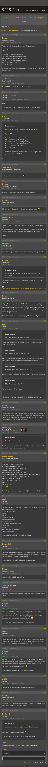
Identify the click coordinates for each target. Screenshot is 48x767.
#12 (45, 321)
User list (23, 18)
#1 (45, 35)
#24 (45, 692)
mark (4, 499)
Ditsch (5, 184)
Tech (17, 30)
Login (24, 21)
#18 (45, 566)
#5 (45, 164)
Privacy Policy (28, 763)
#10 (45, 257)
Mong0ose (6, 244)
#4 (45, 113)
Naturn (5, 38)
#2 (45, 75)
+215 (3, 683)
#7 (45, 197)
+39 (3, 636)
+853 (3, 83)
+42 (3, 590)
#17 (45, 541)
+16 (3, 718)
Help (35, 18)
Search (17, 18)
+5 (3, 503)
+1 (3, 548)
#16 (45, 496)
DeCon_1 (6, 714)
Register (41, 18)
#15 (45, 453)
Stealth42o (7, 167)
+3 (3, 188)
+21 (3, 222)
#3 (45, 92)
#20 (45, 600)
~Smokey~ (6, 428)
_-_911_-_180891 (9, 95)
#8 (45, 214)
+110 (3, 460)
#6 (45, 181)
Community (11, 30)
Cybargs (5, 260)
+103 (3, 120)
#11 (45, 292)
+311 (3, 42)
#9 (45, 240)
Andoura (6, 79)
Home (6, 18)
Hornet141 (6, 544)
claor (4, 631)
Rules (30, 18)
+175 (3, 171)
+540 (3, 99)
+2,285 (4, 264)
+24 (3, 248)
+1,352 (4, 328)
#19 (45, 582)
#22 (45, 648)
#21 (45, 628)
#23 (45, 676)
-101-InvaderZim (9, 585)
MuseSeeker (7, 456)
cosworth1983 (8, 217)
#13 (45, 402)
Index (3, 30)
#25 (45, 710)
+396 (3, 432)
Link (10, 616)
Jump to (4, 749)
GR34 (4, 679)
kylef (4, 324)
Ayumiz (5, 116)
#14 (45, 424)
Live (11, 18)
